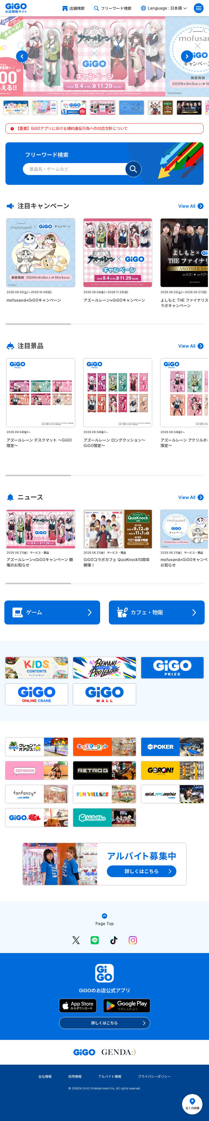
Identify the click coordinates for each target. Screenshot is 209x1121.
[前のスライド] (22, 56)
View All (186, 206)
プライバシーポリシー (154, 1076)
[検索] (133, 169)
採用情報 (74, 1076)
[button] (18, 108)
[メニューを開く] (199, 8)
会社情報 (44, 1076)
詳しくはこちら (104, 1023)
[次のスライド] (187, 56)
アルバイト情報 (109, 1076)
